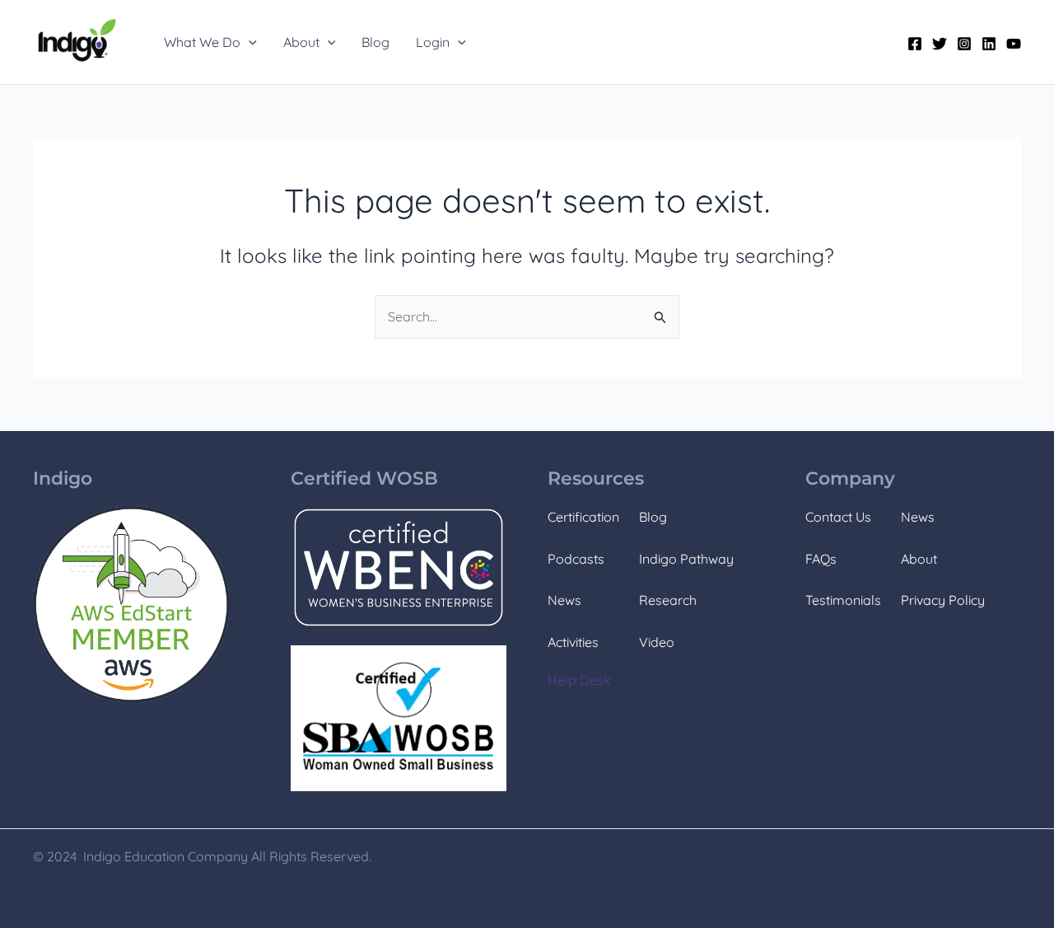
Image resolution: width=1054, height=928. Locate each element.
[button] (248, 42)
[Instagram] (964, 43)
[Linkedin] (989, 43)
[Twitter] (939, 43)
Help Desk (579, 680)
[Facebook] (914, 43)
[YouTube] (1013, 43)
